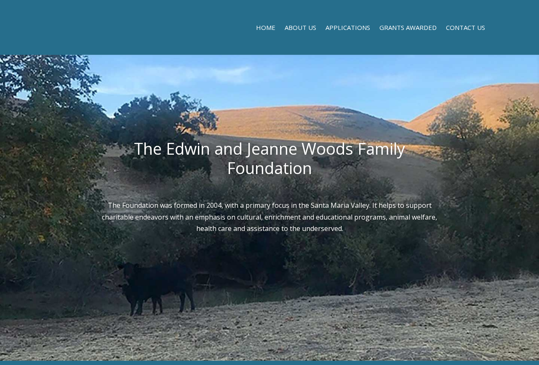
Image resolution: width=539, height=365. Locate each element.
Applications (348, 28)
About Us (300, 28)
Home (265, 28)
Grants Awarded (408, 28)
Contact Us (465, 28)
